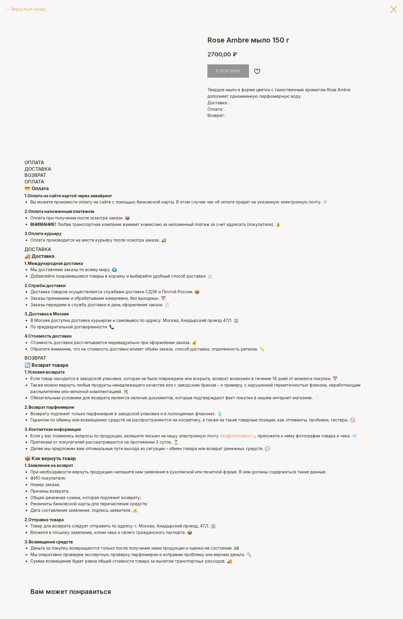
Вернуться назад (28, 9)
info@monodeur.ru (237, 435)
